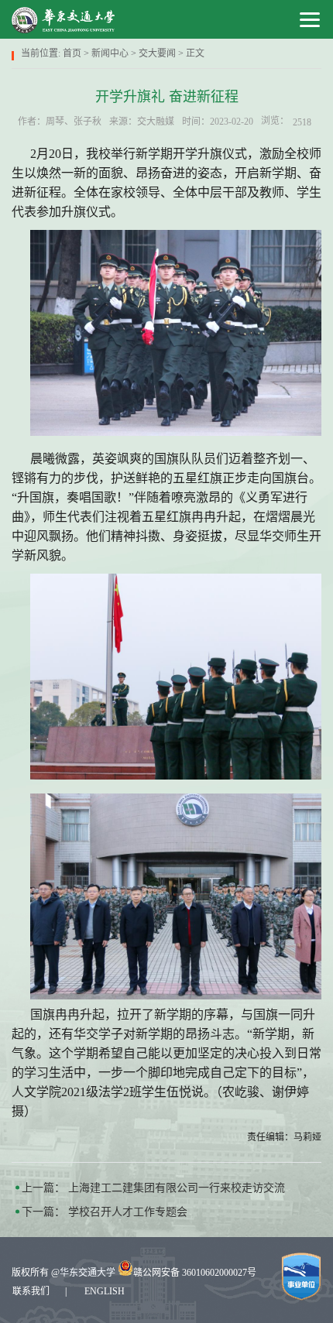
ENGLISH (104, 1291)
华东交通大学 (87, 1272)
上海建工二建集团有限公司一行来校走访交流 (176, 1188)
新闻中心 (110, 53)
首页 (72, 53)
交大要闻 (157, 53)
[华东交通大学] (64, 19)
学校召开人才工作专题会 (127, 1212)
